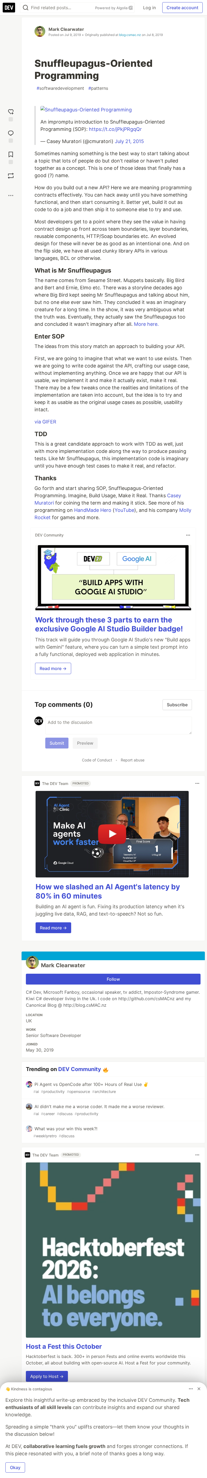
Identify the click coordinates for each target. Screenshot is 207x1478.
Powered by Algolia (112, 8)
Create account (182, 7)
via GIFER (45, 422)
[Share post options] (10, 195)
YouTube (124, 510)
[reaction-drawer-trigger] (11, 114)
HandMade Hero (92, 510)
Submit (57, 743)
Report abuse (132, 760)
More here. (146, 324)
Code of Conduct (97, 760)
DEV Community (79, 1069)
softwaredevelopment (60, 88)
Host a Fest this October (64, 1346)
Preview (85, 743)
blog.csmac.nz (130, 35)
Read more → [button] (53, 668)
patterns (98, 88)
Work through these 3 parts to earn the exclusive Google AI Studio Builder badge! (109, 624)
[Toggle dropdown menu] (188, 535)
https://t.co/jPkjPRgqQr (115, 129)
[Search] (25, 8)
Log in (149, 7)
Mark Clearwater (66, 29)
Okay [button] (15, 1467)
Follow (113, 979)
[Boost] (10, 175)
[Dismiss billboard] (199, 1388)
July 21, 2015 (129, 141)
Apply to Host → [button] (47, 1376)
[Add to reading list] (10, 157)
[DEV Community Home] (9, 7)
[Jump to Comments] (10, 135)
